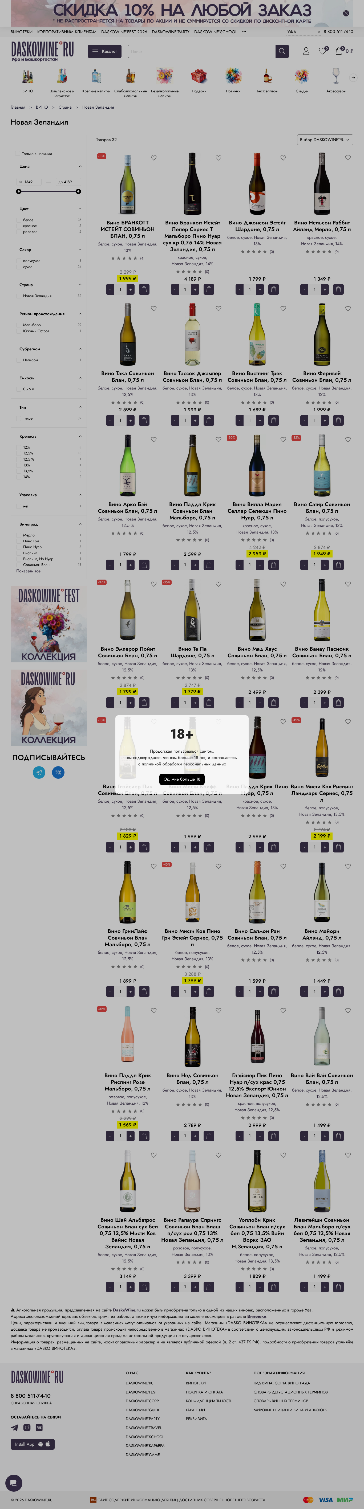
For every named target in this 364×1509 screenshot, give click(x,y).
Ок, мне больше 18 (182, 779)
